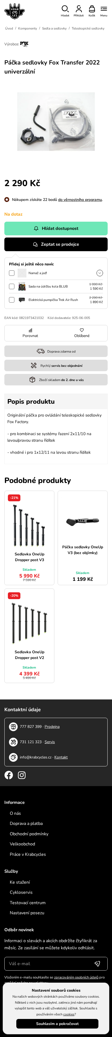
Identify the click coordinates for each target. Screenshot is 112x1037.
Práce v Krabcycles (28, 854)
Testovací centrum (28, 903)
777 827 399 (31, 726)
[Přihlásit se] (97, 963)
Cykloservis (21, 892)
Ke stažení (20, 882)
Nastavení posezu (27, 913)
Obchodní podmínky (29, 834)
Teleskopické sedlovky (88, 28)
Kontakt (61, 757)
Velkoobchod (22, 844)
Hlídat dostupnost (60, 228)
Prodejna (52, 726)
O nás (15, 813)
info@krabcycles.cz (35, 757)
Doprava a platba (26, 824)
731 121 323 (31, 742)
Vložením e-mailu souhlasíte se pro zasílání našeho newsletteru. (54, 980)
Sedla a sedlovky (54, 28)
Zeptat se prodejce (60, 244)
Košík (92, 15)
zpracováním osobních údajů (76, 977)
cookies (68, 1014)
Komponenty (27, 28)
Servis (50, 742)
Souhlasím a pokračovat (57, 1023)
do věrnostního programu (80, 199)
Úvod (9, 28)
